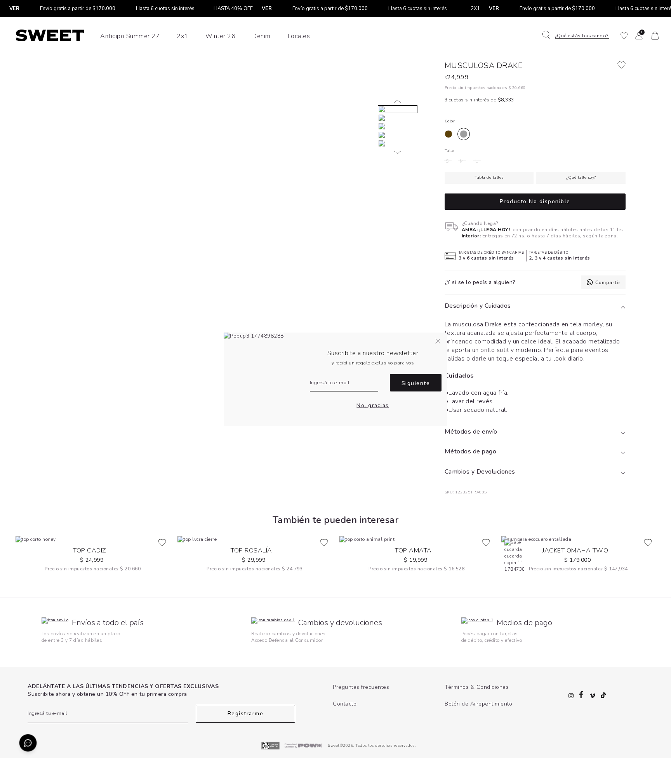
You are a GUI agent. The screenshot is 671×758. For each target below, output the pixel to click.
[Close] (656, 13)
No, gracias (372, 405)
